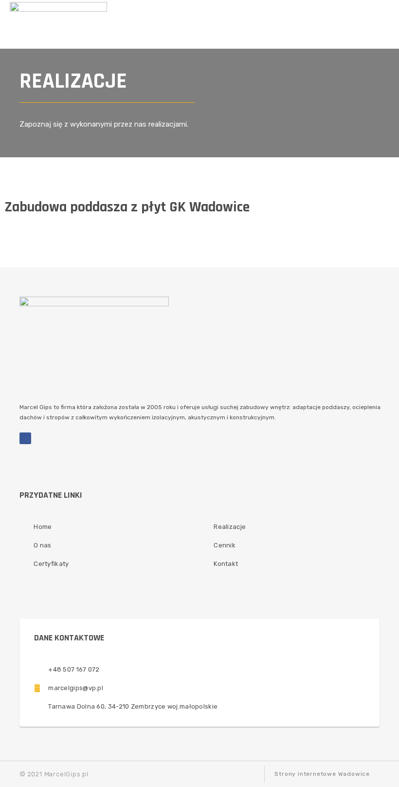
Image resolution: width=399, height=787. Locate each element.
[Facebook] (25, 438)
